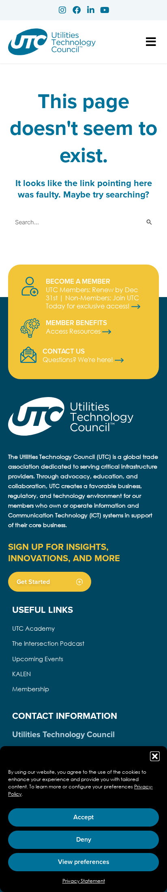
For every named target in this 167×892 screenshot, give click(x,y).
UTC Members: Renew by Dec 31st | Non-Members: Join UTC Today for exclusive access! (92, 297)
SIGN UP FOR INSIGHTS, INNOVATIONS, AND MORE (64, 552)
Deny (83, 839)
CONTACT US (64, 351)
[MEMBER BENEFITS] (30, 328)
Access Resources (74, 331)
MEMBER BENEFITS (76, 323)
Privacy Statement (83, 880)
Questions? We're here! (79, 359)
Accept (83, 817)
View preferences (83, 861)
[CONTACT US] (28, 355)
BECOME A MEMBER (78, 281)
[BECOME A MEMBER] (30, 286)
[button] (155, 756)
